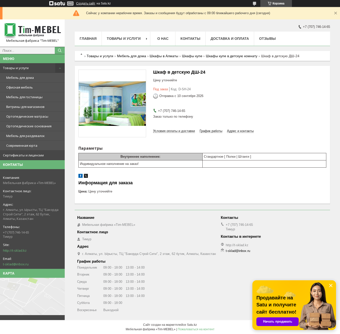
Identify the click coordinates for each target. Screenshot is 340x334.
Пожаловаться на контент (196, 329)
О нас (163, 39)
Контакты (190, 39)
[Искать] (60, 50)
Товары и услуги (16, 68)
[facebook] (80, 177)
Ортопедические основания (29, 126)
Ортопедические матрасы (27, 116)
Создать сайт (85, 3)
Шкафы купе (192, 56)
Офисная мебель (19, 87)
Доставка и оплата (230, 39)
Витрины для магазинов (25, 106)
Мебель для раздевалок (25, 136)
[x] (86, 177)
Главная (88, 39)
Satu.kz (192, 325)
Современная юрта (21, 145)
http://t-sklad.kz (15, 250)
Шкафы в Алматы (164, 56)
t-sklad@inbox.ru (16, 264)
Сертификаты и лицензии (23, 155)
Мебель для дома (20, 77)
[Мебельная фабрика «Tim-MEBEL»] (32, 31)
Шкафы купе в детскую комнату (231, 56)
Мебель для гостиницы (24, 97)
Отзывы (267, 39)
